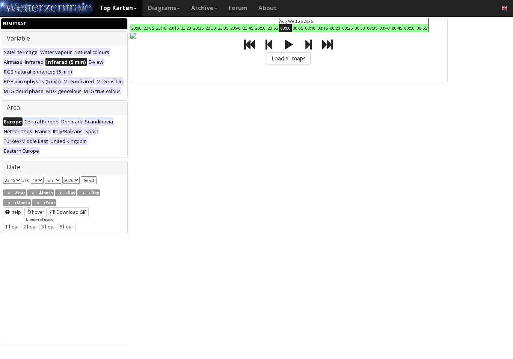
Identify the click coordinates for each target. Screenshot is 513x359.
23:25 (198, 28)
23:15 (174, 28)
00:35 (372, 28)
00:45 (397, 28)
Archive (202, 8)
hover (38, 212)
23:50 (260, 28)
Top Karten (116, 8)
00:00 (286, 28)
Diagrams (162, 8)
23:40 (236, 28)
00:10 (310, 28)
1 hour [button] (12, 227)
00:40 (385, 28)
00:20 (335, 28)
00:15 (323, 28)
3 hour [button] (48, 227)
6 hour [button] (66, 227)
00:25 (348, 28)
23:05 (149, 28)
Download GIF (70, 212)
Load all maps (289, 58)
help (16, 212)
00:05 (298, 28)
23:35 (223, 28)
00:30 (360, 28)
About (267, 8)
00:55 (422, 28)
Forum (238, 8)
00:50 (409, 28)
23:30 (211, 28)
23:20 (186, 28)
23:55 (273, 28)
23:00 (136, 28)
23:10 (161, 28)
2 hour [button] (30, 227)
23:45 (248, 28)
